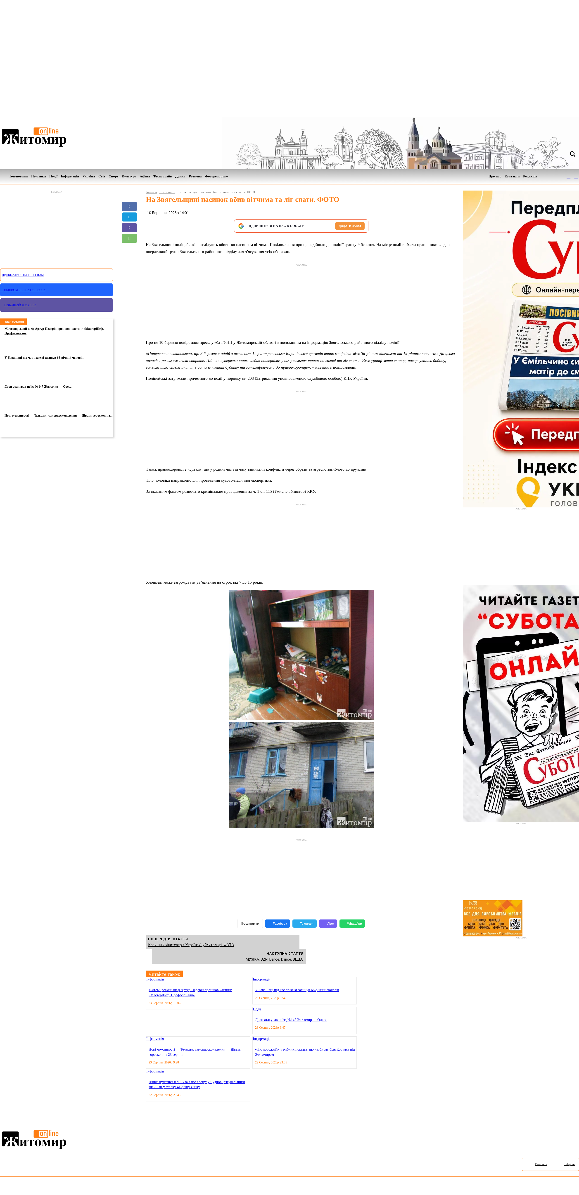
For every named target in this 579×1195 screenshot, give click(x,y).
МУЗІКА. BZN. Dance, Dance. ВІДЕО (275, 959)
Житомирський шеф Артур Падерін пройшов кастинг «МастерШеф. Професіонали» (54, 331)
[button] (572, 154)
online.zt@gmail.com (249, 1187)
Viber (330, 923)
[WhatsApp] (129, 238)
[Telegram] (576, 176)
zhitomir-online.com (193, 1187)
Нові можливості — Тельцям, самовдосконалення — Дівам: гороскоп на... (59, 415)
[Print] (129, 270)
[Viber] (129, 227)
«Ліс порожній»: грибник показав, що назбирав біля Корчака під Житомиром (305, 1051)
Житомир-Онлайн (37, 1187)
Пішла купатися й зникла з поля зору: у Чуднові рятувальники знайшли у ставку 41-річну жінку (197, 1084)
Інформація (155, 979)
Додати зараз (350, 226)
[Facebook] (568, 176)
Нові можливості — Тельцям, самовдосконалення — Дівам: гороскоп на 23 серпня (195, 1051)
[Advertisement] (56, 227)
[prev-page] (360, 979)
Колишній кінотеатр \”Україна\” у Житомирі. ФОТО (191, 945)
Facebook (280, 923)
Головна (151, 192)
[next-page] (363, 979)
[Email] (129, 248)
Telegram (306, 923)
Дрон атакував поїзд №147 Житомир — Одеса (38, 386)
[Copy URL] (129, 259)
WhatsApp (354, 923)
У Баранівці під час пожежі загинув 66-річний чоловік (44, 357)
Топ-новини (167, 192)
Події (257, 1009)
